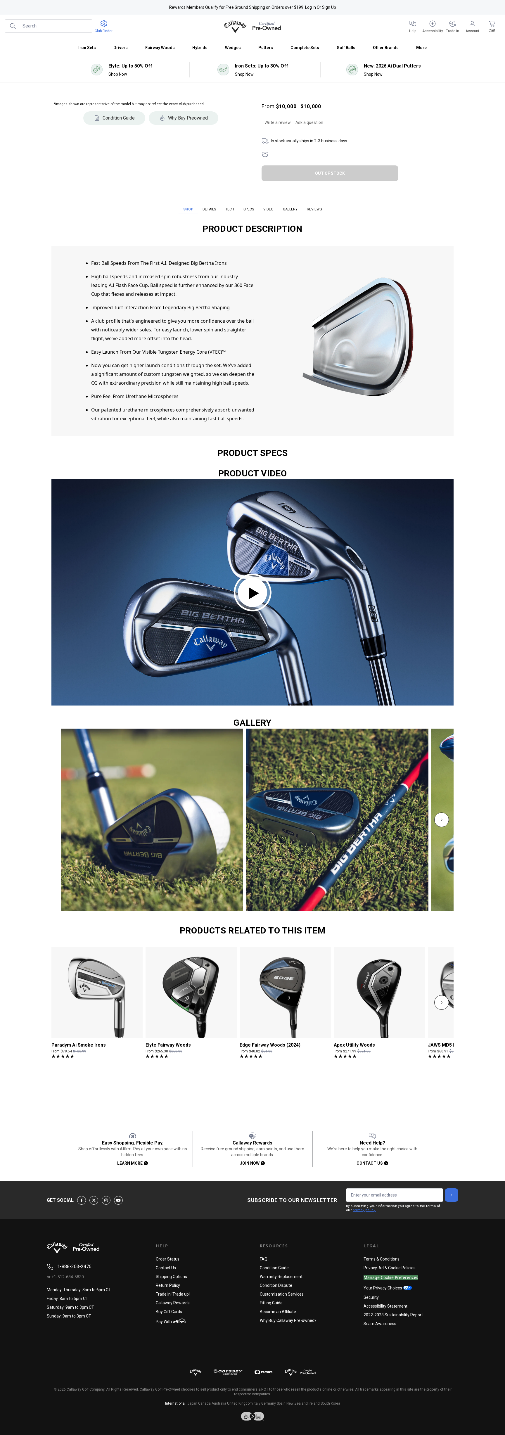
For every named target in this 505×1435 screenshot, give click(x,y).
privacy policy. (364, 1210)
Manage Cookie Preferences (391, 1277)
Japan (192, 1403)
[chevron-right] (441, 819)
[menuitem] (412, 26)
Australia (219, 1403)
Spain (281, 1403)
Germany (268, 1403)
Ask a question (309, 122)
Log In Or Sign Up (320, 7)
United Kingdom (240, 1403)
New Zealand (297, 1403)
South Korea (330, 1403)
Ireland (314, 1403)
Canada (204, 1403)
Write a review (277, 122)
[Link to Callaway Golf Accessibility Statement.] (252, 1416)
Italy (257, 1403)
